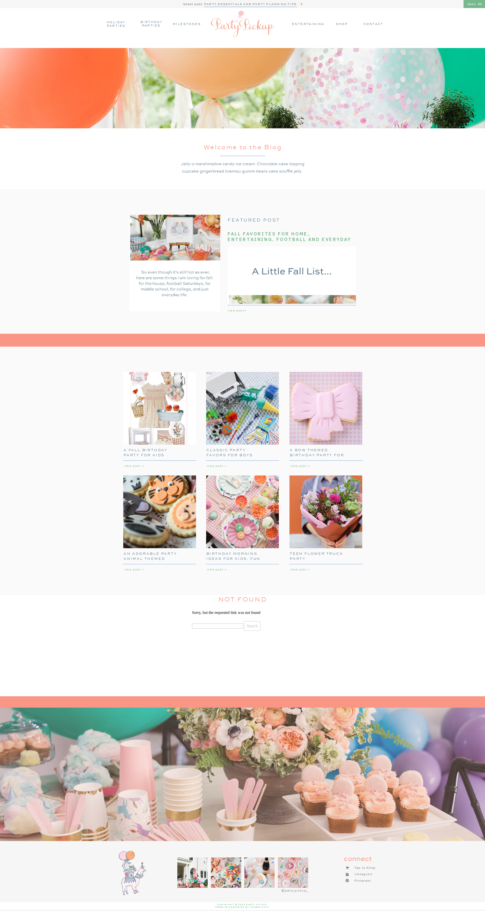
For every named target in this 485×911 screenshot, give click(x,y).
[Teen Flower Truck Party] (325, 511)
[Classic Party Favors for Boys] (242, 408)
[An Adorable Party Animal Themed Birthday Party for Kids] (159, 511)
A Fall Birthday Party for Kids (145, 452)
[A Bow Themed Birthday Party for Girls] (325, 408)
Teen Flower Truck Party (316, 556)
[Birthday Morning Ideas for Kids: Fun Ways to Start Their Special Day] (242, 511)
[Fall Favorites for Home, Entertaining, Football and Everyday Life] (174, 263)
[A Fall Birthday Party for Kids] (159, 408)
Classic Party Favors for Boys (229, 452)
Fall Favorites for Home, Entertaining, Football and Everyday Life (289, 239)
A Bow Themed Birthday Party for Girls (317, 454)
